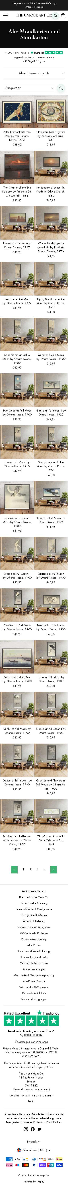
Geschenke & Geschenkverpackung (34, 975)
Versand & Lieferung (34, 921)
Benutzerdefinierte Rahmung (34, 951)
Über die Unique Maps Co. (34, 897)
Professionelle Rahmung (34, 903)
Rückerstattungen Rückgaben (34, 927)
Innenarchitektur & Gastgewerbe (34, 909)
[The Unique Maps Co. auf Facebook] (33, 1129)
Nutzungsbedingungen (34, 999)
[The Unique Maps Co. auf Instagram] (26, 1129)
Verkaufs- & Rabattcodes (34, 963)
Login (31, 1101)
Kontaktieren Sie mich (34, 891)
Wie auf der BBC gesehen (34, 987)
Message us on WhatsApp (33, 1042)
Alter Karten (34, 945)
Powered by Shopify (34, 1182)
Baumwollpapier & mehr (34, 957)
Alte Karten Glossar (34, 981)
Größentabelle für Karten (34, 933)
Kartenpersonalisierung (34, 939)
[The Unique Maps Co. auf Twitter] (39, 1129)
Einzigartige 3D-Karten (34, 915)
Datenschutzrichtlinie (34, 993)
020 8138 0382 (33, 1035)
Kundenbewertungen (34, 969)
